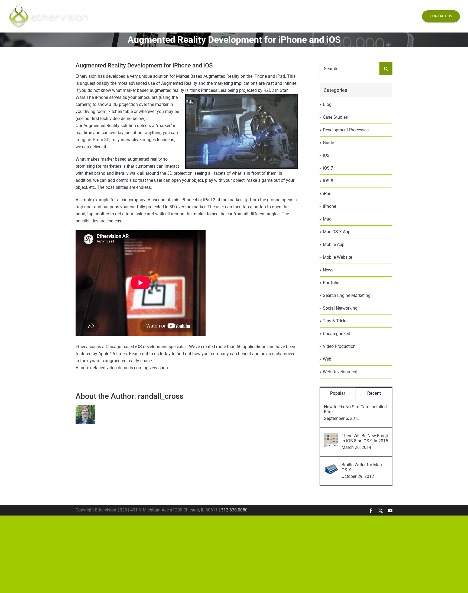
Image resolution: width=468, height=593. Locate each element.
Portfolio (331, 282)
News (328, 270)
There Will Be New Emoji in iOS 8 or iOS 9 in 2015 (365, 438)
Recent (374, 393)
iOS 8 (328, 180)
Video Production (339, 346)
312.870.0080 (234, 510)
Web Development (340, 371)
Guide (328, 142)
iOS (326, 155)
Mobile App (333, 244)
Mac (327, 219)
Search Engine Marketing (346, 295)
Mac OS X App (336, 231)
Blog (327, 104)
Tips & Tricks (335, 320)
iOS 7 (328, 168)
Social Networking (340, 308)
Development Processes (346, 129)
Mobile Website (337, 257)
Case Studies (335, 117)
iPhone (329, 206)
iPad (327, 193)
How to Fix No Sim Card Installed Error (355, 409)
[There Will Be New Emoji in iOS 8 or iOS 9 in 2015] (331, 436)
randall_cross (160, 396)
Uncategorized (336, 333)
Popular (337, 393)
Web (327, 359)
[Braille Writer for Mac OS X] (331, 465)
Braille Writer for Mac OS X (362, 467)
